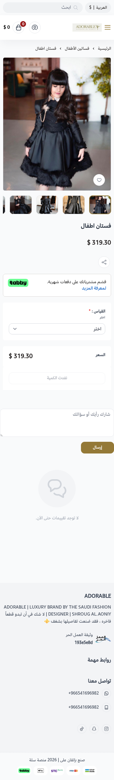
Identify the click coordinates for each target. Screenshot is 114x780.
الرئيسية (104, 48)
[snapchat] (94, 728)
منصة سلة (37, 760)
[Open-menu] (108, 27)
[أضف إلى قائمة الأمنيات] (99, 180)
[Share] (104, 262)
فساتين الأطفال (77, 48)
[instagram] (106, 728)
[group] (57, 124)
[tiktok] (82, 728)
